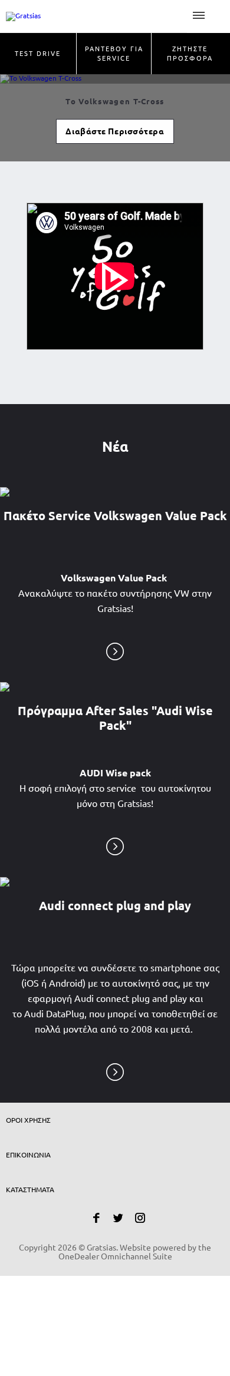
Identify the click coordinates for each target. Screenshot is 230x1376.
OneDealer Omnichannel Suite (115, 1256)
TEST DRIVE (38, 53)
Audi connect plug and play (115, 905)
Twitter (118, 1218)
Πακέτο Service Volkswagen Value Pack (115, 515)
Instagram (140, 1218)
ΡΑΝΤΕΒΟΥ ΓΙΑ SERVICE (114, 53)
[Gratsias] (93, 16)
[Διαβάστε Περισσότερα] (115, 650)
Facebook (96, 1218)
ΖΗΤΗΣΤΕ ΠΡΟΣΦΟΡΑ (190, 53)
